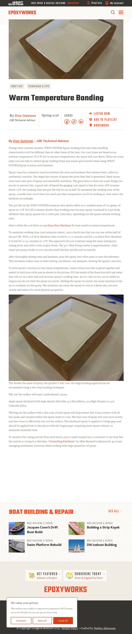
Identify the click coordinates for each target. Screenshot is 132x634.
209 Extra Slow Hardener (56, 225)
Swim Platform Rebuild (44, 544)
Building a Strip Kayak (103, 527)
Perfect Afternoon (105, 628)
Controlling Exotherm (61, 441)
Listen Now (102, 113)
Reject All (42, 620)
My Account (117, 2)
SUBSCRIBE (73, 2)
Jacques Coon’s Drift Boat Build (42, 529)
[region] (41, 613)
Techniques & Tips (38, 86)
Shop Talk (17, 86)
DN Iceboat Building (102, 544)
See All (114, 511)
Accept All (63, 620)
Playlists (96, 2)
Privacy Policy (69, 628)
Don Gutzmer (25, 115)
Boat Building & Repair (40, 523)
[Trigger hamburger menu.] (121, 12)
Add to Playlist (105, 119)
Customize (21, 620)
